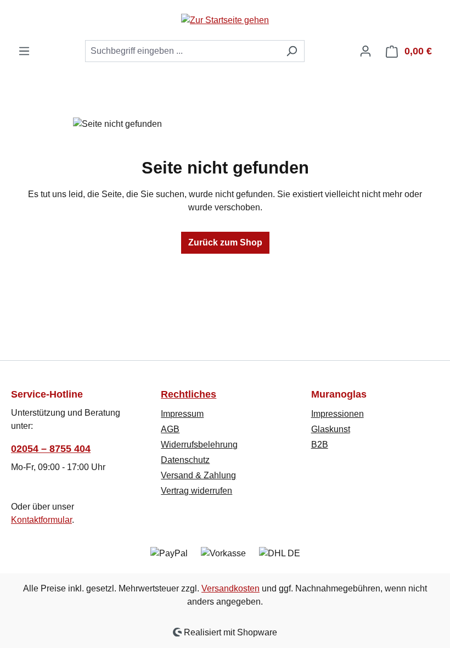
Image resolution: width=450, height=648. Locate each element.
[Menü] (24, 51)
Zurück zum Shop (225, 242)
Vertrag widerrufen (196, 490)
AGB (170, 429)
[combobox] (182, 51)
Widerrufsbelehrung (199, 444)
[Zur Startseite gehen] (225, 20)
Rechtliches (188, 394)
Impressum (182, 413)
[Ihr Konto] (365, 51)
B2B (319, 444)
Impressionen (337, 413)
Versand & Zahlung (198, 475)
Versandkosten (230, 588)
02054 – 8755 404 (51, 448)
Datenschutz (185, 460)
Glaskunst (330, 429)
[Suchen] (292, 51)
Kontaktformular (41, 519)
